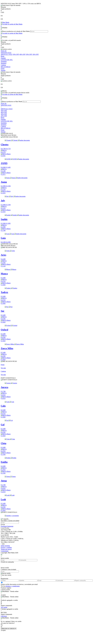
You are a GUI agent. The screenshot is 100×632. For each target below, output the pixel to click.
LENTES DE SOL (7, 121)
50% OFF (16, 54)
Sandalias (4, 123)
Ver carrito (4, 607)
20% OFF (36, 54)
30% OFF (29, 54)
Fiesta (2, 130)
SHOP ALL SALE (6, 54)
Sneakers (3, 124)
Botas (2, 117)
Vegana (3, 132)
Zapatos (3, 119)
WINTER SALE (6, 105)
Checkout (4, 616)
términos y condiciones (12, 586)
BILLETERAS (5, 128)
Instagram (10, 526)
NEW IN (3, 103)
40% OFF (22, 54)
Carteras (3, 126)
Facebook (4, 526)
